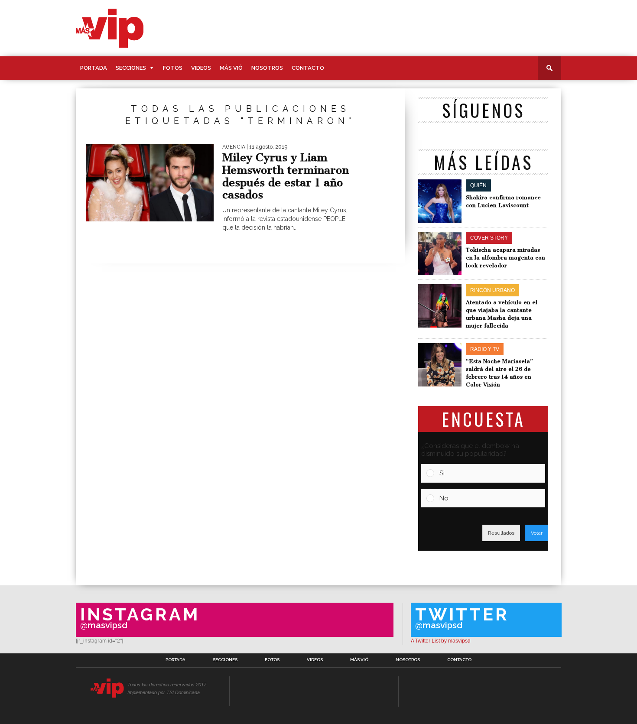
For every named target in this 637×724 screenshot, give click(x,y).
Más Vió (231, 68)
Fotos (172, 68)
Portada (93, 68)
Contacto (308, 68)
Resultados (501, 533)
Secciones (131, 68)
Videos (201, 68)
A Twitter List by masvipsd (441, 641)
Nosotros (267, 68)
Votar (537, 533)
